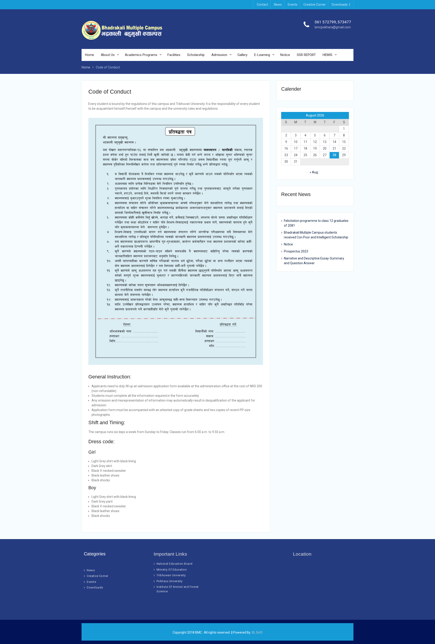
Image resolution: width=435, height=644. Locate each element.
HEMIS (327, 55)
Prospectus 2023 (296, 251)
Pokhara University (170, 581)
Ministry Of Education (172, 569)
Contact (262, 4)
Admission (219, 55)
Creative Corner (314, 4)
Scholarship (196, 55)
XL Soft (257, 632)
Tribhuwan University (171, 575)
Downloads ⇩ (341, 4)
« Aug (314, 172)
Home (89, 55)
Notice (285, 55)
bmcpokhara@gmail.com (333, 27)
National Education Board (175, 563)
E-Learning (262, 55)
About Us (108, 55)
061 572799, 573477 (333, 22)
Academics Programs (141, 55)
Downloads (95, 587)
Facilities (173, 55)
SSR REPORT (306, 55)
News (278, 4)
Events (292, 4)
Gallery (242, 55)
